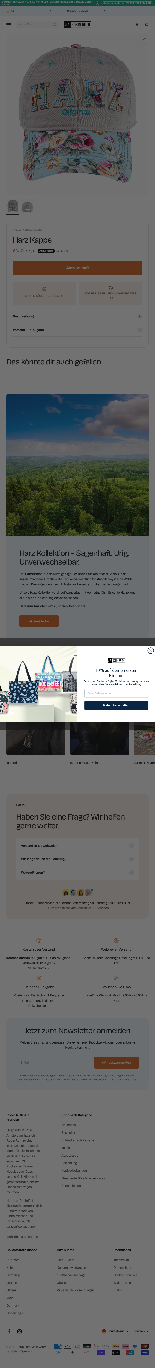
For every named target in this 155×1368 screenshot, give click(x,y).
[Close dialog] (151, 651)
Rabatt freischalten (116, 705)
